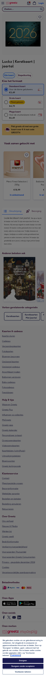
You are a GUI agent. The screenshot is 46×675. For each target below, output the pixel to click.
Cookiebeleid (15, 655)
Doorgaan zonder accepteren (22, 666)
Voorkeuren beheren (23, 672)
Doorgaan (23, 661)
